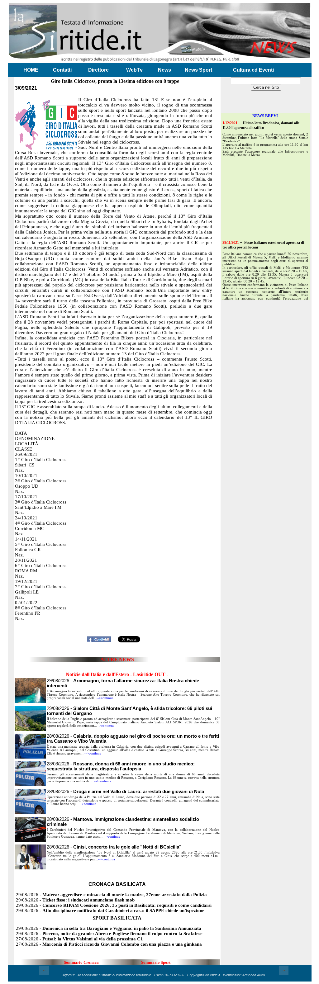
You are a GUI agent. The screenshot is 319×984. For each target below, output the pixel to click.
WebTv (134, 70)
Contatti (62, 70)
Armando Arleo (253, 975)
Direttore (98, 70)
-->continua (105, 698)
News (164, 70)
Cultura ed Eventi (253, 70)
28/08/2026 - (121, 766)
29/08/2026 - (111, 894)
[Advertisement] (117, 624)
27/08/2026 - (79, 938)
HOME (30, 70)
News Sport (198, 70)
